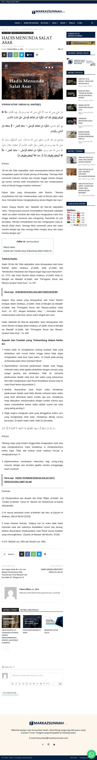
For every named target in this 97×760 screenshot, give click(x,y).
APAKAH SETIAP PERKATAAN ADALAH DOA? (85, 107)
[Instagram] (48, 745)
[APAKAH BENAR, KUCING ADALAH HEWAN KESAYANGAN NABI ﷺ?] (71, 134)
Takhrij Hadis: (9, 247)
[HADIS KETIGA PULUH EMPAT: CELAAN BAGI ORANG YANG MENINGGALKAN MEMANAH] (71, 186)
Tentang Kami (84, 758)
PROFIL (17, 23)
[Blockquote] (34, 683)
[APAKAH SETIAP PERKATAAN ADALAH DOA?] (71, 107)
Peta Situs (73, 758)
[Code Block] (37, 683)
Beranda (5, 29)
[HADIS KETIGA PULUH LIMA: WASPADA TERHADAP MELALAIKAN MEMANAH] (71, 171)
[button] (92, 22)
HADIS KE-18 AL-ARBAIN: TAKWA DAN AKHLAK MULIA (85, 81)
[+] (47, 683)
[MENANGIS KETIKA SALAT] (53, 621)
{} (44, 683)
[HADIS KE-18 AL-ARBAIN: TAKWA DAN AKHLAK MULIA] (71, 81)
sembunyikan (32, 242)
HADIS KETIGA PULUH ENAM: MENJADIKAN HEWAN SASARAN (85, 160)
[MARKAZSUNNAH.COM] (48, 12)
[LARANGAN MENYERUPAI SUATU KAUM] (71, 121)
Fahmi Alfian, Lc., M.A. (15, 49)
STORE (79, 23)
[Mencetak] (4, 54)
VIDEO (54, 23)
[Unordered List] (30, 683)
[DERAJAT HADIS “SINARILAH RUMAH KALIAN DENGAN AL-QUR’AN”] (71, 93)
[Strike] (23, 683)
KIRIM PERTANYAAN (31, 23)
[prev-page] (3, 647)
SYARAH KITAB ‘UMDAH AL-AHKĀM (22, 33)
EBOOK (62, 23)
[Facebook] (10, 54)
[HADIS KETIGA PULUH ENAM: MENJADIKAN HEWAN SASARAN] (71, 159)
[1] (3, 498)
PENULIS (72, 23)
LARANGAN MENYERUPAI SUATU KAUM (85, 121)
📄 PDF (29, 55)
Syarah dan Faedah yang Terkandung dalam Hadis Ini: (27, 251)
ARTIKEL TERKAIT (10, 610)
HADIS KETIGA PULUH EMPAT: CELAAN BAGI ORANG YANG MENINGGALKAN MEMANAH (85, 188)
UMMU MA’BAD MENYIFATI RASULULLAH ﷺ (52, 570)
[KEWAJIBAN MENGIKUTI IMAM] (32, 621)
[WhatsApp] (15, 54)
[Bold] (12, 683)
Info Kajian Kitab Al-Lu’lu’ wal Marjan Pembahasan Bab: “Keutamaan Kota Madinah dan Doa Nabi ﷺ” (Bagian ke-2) (14, 573)
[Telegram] (21, 54)
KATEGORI (44, 23)
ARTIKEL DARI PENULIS (29, 610)
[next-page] (7, 647)
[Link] (41, 683)
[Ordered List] (27, 683)
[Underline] (19, 683)
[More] (37, 54)
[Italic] (16, 683)
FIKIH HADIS (14, 29)
